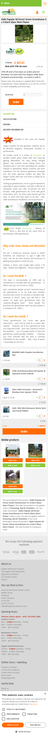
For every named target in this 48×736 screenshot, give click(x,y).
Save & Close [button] (13, 725)
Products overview (9, 667)
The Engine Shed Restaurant (13, 571)
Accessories (27, 228)
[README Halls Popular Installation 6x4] (6, 353)
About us (5, 688)
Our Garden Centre (9, 577)
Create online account (10, 672)
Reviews (6, 124)
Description (8, 114)
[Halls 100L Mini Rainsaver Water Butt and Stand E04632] (6, 409)
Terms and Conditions (10, 670)
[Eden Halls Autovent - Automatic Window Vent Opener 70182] (6, 390)
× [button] (45, 694)
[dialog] (24, 713)
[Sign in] (37, 12)
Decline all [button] (35, 725)
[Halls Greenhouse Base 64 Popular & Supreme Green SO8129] (6, 372)
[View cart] (45, 3)
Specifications (10, 119)
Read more (33, 704)
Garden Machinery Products (12, 569)
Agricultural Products (9, 574)
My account (6, 675)
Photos (4, 579)
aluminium (37, 155)
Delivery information (13, 129)
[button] (24, 731)
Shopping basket (8, 678)
